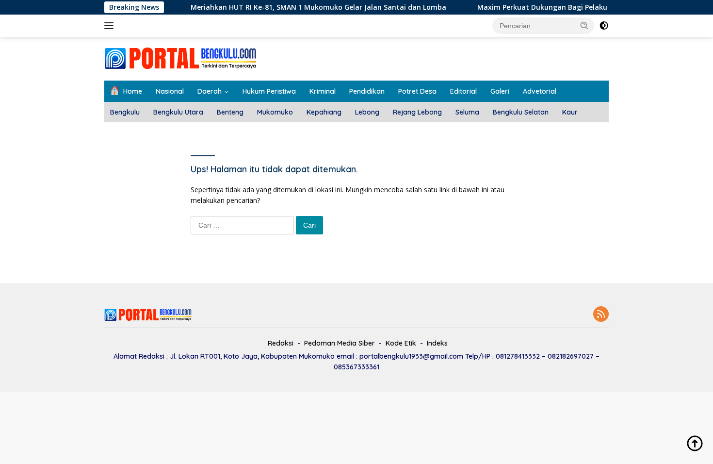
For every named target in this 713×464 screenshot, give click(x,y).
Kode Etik (401, 343)
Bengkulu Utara (178, 112)
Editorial (463, 91)
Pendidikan (367, 91)
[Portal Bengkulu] (180, 58)
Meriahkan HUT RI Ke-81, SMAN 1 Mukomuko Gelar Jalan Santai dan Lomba (309, 7)
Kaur (570, 112)
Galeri (499, 91)
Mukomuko (275, 112)
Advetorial (539, 91)
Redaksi (280, 343)
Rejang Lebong (417, 112)
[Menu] (110, 25)
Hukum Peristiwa (269, 91)
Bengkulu (125, 112)
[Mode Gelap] (604, 25)
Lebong (367, 112)
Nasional (170, 91)
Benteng (230, 112)
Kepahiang (324, 112)
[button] (584, 25)
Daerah (209, 91)
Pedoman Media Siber (339, 343)
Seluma (467, 112)
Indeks (437, 343)
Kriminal (322, 91)
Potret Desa (417, 91)
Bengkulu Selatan (521, 112)
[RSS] (601, 314)
